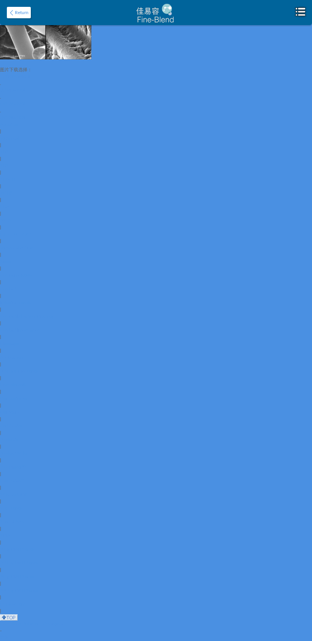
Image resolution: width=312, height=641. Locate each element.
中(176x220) (12, 104)
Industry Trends (15, 302)
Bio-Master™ (12, 467)
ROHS (6, 193)
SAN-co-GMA (14, 494)
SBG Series (11, 508)
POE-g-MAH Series (19, 563)
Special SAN (12, 522)
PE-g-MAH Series (17, 576)
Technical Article (16, 248)
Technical (9, 138)
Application (11, 357)
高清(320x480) (15, 76)
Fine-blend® (12, 385)
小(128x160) (12, 117)
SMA (5, 535)
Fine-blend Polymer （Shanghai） (34, 624)
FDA (4, 206)
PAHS (5, 220)
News (5, 261)
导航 (4, 637)
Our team (9, 412)
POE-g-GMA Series (19, 371)
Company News (16, 275)
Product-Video (14, 453)
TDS (4, 152)
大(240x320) (12, 90)
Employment (12, 604)
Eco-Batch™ (12, 480)
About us (9, 124)
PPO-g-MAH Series (19, 590)
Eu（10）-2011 (16, 234)
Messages (9, 343)
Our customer (14, 398)
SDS (4, 165)
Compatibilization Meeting (26, 316)
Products (9, 439)
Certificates (11, 426)
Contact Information (20, 330)
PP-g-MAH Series (17, 549)
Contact (8, 289)
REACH (7, 179)
